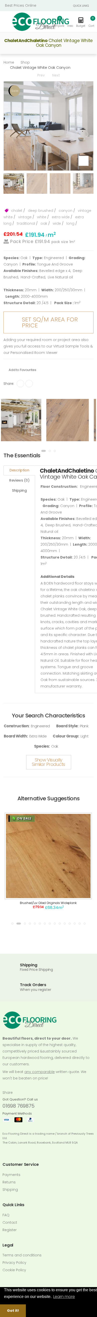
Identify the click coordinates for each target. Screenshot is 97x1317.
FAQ (5, 1215)
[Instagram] (29, 383)
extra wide (60, 217)
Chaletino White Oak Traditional (48, 903)
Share (7, 1092)
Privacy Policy (14, 1262)
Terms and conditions (22, 1255)
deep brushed (40, 210)
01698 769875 (18, 1105)
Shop (25, 62)
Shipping (10, 1189)
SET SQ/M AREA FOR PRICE (50, 322)
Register (9, 1229)
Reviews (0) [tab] (19, 480)
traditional (25, 223)
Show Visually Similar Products (48, 762)
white (41, 217)
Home (8, 62)
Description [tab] (19, 470)
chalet (16, 210)
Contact (9, 1222)
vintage (24, 217)
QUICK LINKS (81, 6)
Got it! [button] (13, 1310)
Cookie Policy (14, 1270)
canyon (65, 210)
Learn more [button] (64, 1296)
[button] (91, 21)
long (69, 223)
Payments (11, 1174)
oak (43, 223)
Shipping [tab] (19, 490)
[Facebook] (20, 383)
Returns (9, 1182)
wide (56, 223)
